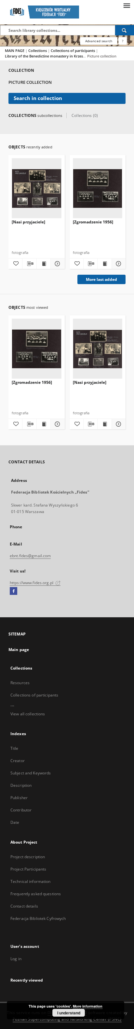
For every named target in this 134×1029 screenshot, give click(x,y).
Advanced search (98, 41)
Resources (20, 682)
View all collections (27, 714)
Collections (38, 50)
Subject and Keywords (30, 773)
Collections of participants (73, 50)
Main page (18, 649)
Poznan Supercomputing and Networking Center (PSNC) (67, 1019)
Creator (17, 760)
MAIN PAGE (14, 50)
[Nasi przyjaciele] (28, 222)
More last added (101, 279)
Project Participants (28, 869)
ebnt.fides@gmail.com (30, 555)
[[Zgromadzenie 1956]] (97, 188)
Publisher (19, 797)
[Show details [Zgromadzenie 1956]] (118, 263)
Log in (15, 958)
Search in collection (38, 98)
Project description (27, 857)
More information (87, 1006)
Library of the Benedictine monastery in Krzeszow (48, 56)
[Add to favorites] (15, 263)
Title (14, 748)
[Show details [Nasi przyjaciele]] (56, 263)
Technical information (30, 881)
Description (21, 785)
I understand (68, 1013)
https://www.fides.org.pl (32, 582)
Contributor (21, 810)
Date (14, 822)
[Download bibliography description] (29, 263)
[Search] (124, 30)
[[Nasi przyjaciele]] (36, 188)
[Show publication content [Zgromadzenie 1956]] (104, 263)
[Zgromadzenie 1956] (93, 222)
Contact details (24, 906)
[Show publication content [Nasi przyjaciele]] (43, 263)
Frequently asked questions (35, 894)
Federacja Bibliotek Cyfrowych (38, 918)
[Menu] (126, 5)
